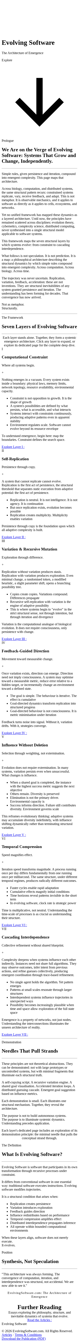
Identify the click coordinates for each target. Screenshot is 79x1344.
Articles (7, 1335)
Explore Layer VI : (14, 925)
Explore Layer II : (13, 537)
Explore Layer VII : (15, 1034)
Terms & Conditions (28, 1335)
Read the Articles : (39, 1320)
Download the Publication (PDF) (24, 1338)
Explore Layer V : (14, 835)
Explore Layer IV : (14, 733)
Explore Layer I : (13, 447)
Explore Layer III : (14, 639)
